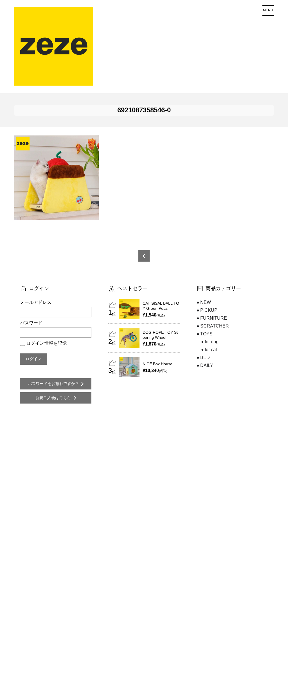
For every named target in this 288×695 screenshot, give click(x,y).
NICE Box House (157, 364)
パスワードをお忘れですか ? (53, 383)
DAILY (206, 365)
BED (205, 357)
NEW (205, 302)
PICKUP (208, 310)
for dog (212, 341)
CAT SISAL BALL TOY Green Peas (161, 306)
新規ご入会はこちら (53, 397)
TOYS (206, 333)
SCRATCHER (214, 326)
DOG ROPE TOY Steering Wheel (160, 335)
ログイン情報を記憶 (46, 343)
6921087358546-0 (144, 256)
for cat (211, 349)
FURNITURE (213, 318)
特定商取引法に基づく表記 (153, 682)
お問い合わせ (142, 673)
